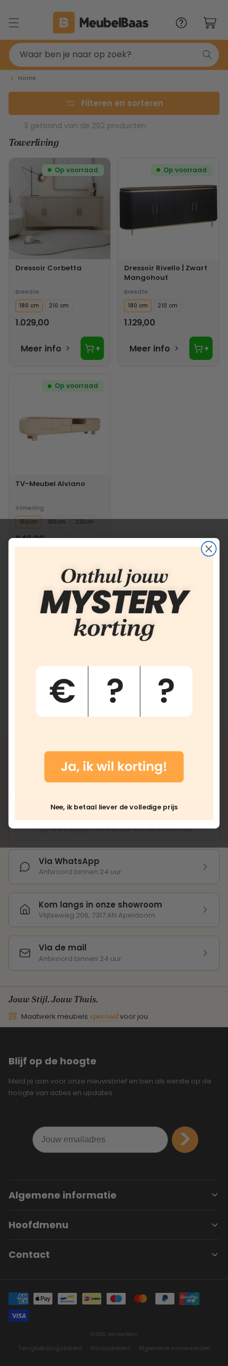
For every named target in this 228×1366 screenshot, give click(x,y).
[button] (114, 671)
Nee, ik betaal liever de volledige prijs (114, 807)
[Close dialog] (208, 548)
